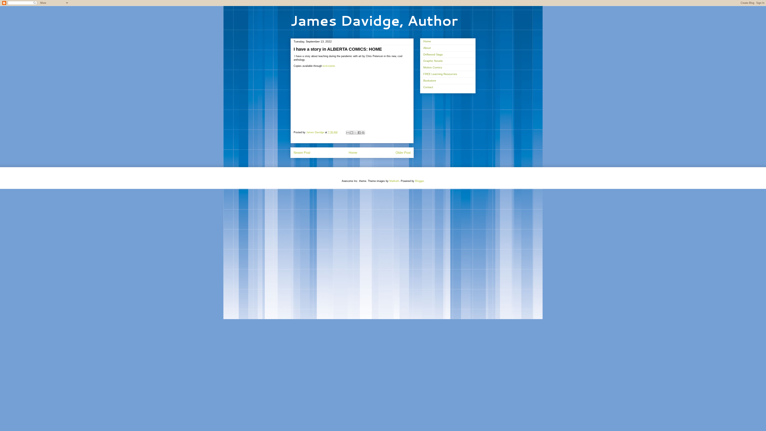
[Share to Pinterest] (363, 133)
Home (353, 152)
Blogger (419, 181)
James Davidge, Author (374, 20)
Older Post (403, 152)
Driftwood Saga (433, 54)
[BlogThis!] (352, 133)
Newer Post (302, 152)
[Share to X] (355, 133)
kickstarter (329, 65)
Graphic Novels (433, 60)
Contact (428, 87)
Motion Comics (432, 67)
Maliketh (394, 181)
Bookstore (429, 80)
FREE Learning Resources (440, 74)
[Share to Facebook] (359, 133)
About (427, 47)
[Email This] (348, 133)
